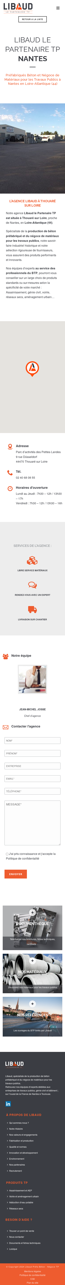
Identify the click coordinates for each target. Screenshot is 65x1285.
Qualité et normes (18, 1146)
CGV (32, 1278)
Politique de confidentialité (33, 1275)
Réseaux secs (16, 1208)
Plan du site (32, 1282)
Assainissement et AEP (20, 1190)
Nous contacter (16, 1236)
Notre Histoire (16, 1128)
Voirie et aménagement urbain (24, 1196)
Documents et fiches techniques (24, 1242)
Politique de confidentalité (22, 858)
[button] (32, 369)
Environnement (16, 1158)
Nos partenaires (17, 1164)
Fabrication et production (21, 1140)
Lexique (13, 1248)
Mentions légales (32, 1271)
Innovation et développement (23, 1152)
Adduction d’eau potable (21, 1202)
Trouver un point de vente (21, 1230)
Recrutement (15, 1170)
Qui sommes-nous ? (19, 1122)
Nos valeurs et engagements (23, 1134)
